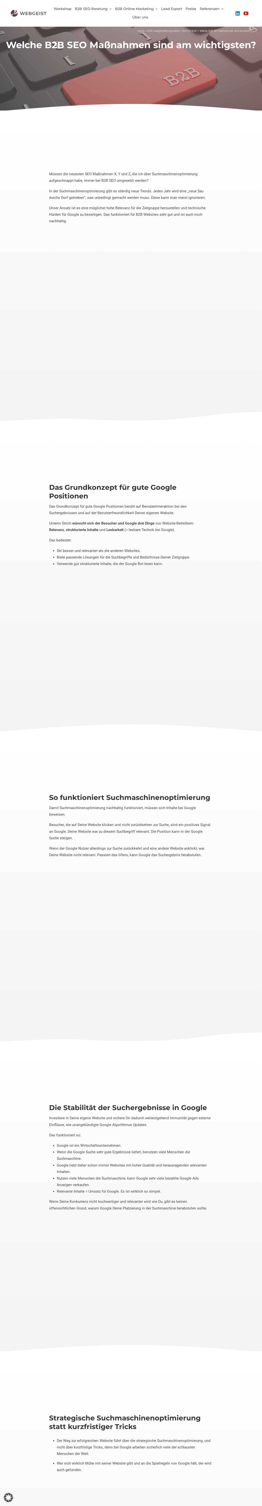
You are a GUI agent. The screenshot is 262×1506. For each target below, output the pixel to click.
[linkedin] (238, 13)
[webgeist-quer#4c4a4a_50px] (29, 11)
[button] (8, 1497)
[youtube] (246, 13)
